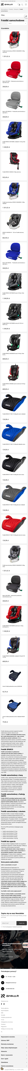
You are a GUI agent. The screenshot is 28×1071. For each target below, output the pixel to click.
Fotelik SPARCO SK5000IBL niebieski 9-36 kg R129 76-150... (14, 656)
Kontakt (3, 1015)
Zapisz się (21, 923)
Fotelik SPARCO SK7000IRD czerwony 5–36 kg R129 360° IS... (13, 626)
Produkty (11, 9)
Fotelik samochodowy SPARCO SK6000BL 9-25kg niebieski (14, 203)
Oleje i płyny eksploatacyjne (9, 1047)
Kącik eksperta (4, 1010)
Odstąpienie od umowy (7, 1022)
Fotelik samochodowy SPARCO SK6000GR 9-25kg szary (14, 566)
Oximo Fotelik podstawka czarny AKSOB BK (12, 686)
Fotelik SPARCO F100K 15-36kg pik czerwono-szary (14, 535)
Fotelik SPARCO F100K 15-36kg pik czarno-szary (13, 474)
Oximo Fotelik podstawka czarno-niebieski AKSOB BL (14, 717)
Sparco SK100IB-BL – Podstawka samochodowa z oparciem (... (14, 263)
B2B (2, 1013)
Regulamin (9, 926)
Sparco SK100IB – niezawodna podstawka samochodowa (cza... (12, 596)
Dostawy (3, 1024)
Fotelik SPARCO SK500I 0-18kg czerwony (12, 172)
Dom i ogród (4, 1058)
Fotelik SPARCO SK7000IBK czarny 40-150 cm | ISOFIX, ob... (13, 324)
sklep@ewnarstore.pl (11, 982)
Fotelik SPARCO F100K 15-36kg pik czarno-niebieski (14, 414)
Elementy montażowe (7, 1044)
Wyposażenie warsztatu (8, 1037)
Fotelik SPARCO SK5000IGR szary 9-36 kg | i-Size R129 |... (13, 354)
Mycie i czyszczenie (7, 1055)
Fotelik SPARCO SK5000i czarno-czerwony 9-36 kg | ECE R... (14, 384)
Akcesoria (16, 9)
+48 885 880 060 (11, 1)
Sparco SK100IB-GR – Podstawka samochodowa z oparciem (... (14, 112)
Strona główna (4, 9)
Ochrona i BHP (5, 1040)
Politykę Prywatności (17, 926)
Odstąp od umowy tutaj (7, 1029)
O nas (2, 1019)
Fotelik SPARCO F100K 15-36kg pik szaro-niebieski (14, 504)
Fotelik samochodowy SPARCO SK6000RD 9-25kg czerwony (14, 51)
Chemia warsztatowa (7, 1066)
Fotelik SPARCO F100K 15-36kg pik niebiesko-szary (14, 444)
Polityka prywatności (6, 1017)
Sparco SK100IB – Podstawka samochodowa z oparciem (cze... (13, 82)
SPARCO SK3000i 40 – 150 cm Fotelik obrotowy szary (13, 233)
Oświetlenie (4, 1062)
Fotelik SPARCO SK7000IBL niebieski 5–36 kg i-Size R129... (14, 142)
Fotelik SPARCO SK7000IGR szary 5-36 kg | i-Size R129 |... (13, 293)
